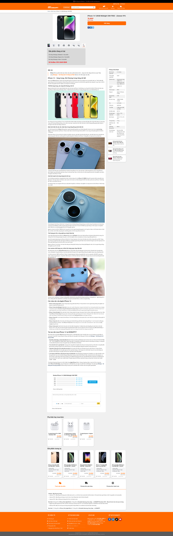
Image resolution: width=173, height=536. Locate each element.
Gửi (98, 403)
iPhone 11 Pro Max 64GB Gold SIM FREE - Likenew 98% (53, 465)
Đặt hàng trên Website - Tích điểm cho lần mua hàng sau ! (87, 1)
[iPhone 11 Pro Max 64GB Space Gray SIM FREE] (102, 457)
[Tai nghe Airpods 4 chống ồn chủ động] (70, 426)
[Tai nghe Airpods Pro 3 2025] (54, 426)
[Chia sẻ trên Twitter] (91, 28)
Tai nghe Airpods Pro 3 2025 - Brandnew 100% (54, 434)
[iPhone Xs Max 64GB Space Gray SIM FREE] (118, 457)
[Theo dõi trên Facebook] (109, 519)
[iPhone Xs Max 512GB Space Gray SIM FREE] (70, 457)
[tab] (60, 484)
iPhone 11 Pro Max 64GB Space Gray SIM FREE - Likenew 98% (101, 465)
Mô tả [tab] (50, 70)
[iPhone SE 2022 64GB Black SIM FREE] (86, 457)
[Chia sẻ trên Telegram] (93, 28)
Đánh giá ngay (92, 381)
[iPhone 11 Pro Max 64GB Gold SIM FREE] (54, 457)
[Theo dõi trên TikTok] (116, 519)
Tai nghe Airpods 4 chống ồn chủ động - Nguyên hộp (70, 434)
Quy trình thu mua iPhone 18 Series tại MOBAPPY (117, 158)
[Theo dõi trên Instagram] (113, 519)
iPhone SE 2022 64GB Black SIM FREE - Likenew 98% (86, 465)
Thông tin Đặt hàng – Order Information (54, 3)
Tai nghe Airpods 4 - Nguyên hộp (86, 434)
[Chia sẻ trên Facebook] (89, 28)
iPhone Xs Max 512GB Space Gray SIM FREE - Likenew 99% (70, 465)
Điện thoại (53, 11)
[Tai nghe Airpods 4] (86, 426)
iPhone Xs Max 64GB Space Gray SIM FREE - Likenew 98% (118, 465)
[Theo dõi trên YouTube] (120, 519)
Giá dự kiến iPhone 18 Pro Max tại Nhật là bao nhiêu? (118, 150)
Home (49, 11)
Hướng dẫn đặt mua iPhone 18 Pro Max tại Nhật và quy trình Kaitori (118, 142)
